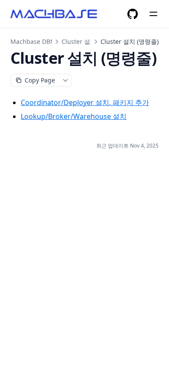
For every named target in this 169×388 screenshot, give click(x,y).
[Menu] (153, 14)
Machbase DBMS (34, 41)
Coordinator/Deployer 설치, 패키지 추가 (85, 102)
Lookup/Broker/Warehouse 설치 (74, 116)
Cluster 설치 (79, 41)
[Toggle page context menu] (65, 80)
